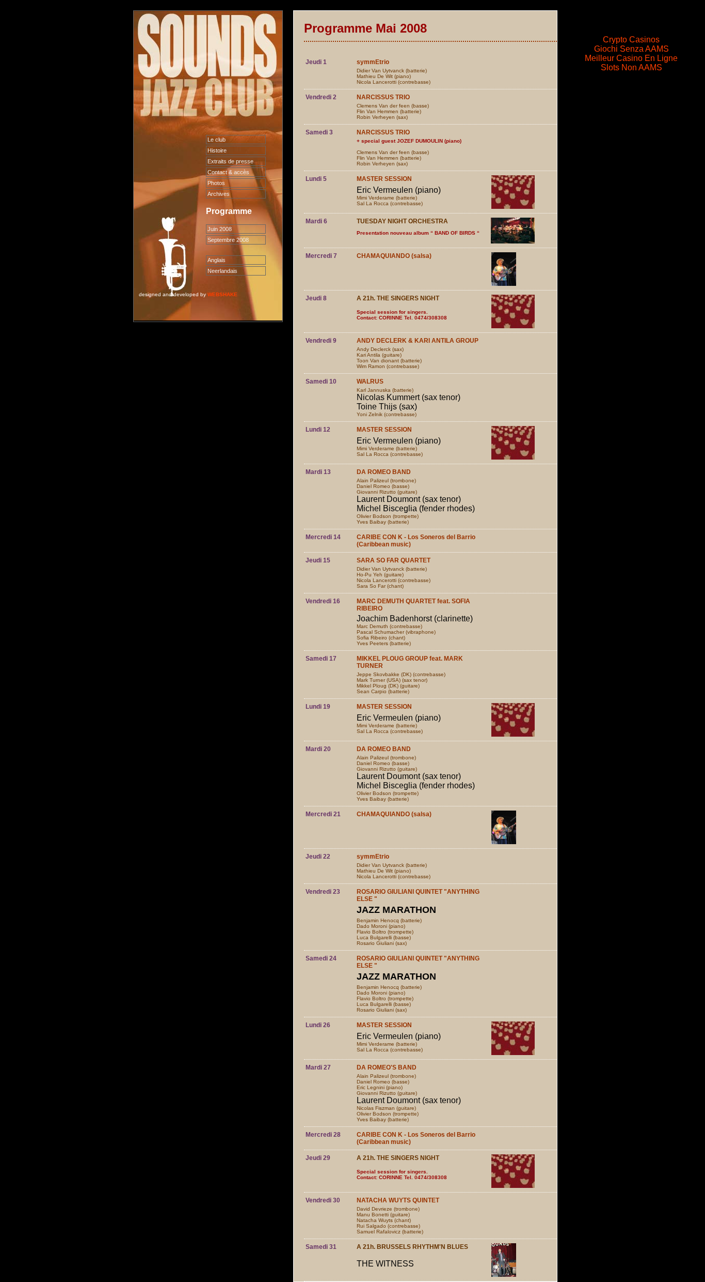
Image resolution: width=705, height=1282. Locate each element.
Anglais (216, 260)
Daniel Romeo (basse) (383, 486)
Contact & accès (228, 172)
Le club (216, 139)
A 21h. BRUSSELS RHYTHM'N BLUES (412, 1246)
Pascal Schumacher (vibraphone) (396, 632)
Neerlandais (222, 271)
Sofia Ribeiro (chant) (381, 637)
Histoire (217, 150)
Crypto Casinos (631, 39)
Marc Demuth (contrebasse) (389, 626)
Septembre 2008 (228, 240)
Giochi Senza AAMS (631, 48)
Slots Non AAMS (631, 67)
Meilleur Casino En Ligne (631, 58)
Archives (218, 194)
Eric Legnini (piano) (380, 1087)
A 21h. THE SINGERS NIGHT (398, 298)
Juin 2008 (219, 229)
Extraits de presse (230, 161)
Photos (216, 183)
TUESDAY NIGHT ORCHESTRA (402, 221)
